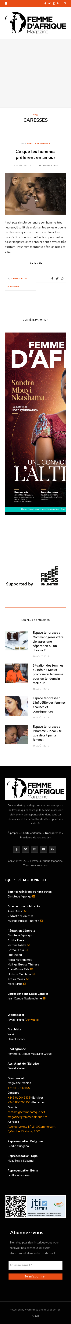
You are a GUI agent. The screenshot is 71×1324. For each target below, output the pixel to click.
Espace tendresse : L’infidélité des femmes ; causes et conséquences (49, 704)
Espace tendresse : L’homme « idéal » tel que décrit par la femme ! (48, 733)
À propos (13, 833)
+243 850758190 (19, 1102)
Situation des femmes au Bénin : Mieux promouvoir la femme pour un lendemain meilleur (48, 674)
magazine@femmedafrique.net (28, 1117)
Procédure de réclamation (35, 837)
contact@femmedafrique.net (26, 1112)
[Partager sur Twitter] (57, 278)
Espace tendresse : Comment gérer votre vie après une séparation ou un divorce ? (48, 641)
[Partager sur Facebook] (52, 278)
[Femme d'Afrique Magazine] (35, 23)
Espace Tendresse (38, 143)
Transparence (52, 833)
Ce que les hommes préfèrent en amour (35, 154)
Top (37, 1316)
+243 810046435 (19, 1098)
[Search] (65, 3)
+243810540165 (19, 1088)
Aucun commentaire (46, 165)
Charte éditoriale (31, 833)
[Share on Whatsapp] (62, 278)
